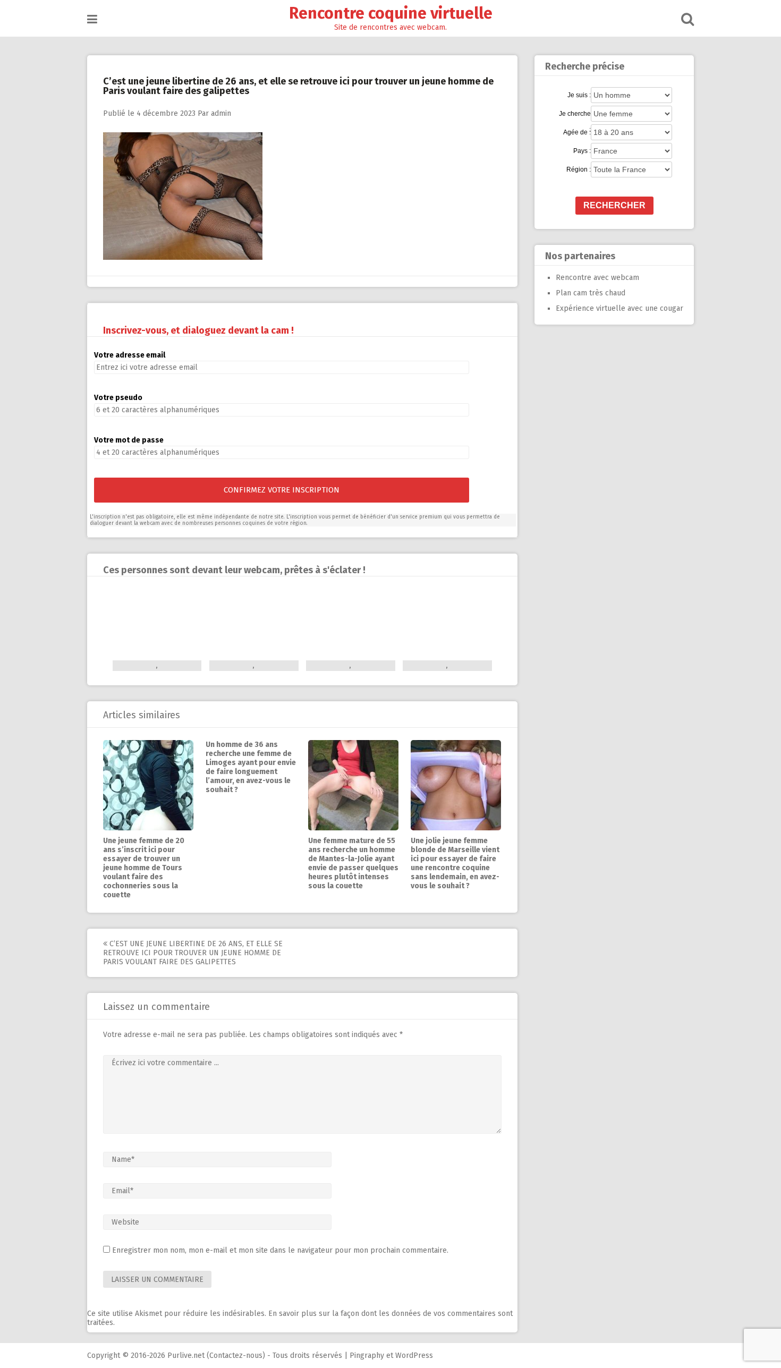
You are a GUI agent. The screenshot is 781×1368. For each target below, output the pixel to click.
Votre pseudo (118, 397)
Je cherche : (575, 114)
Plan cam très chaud (590, 293)
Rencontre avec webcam (597, 277)
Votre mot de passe (129, 440)
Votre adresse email (129, 355)
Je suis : (579, 95)
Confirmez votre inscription (281, 490)
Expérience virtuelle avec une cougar (619, 308)
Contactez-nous (235, 1355)
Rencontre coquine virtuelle (391, 13)
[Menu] (92, 19)
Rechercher (614, 205)
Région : (578, 169)
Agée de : (577, 132)
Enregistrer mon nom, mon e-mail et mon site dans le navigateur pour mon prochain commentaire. (280, 1250)
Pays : (582, 151)
